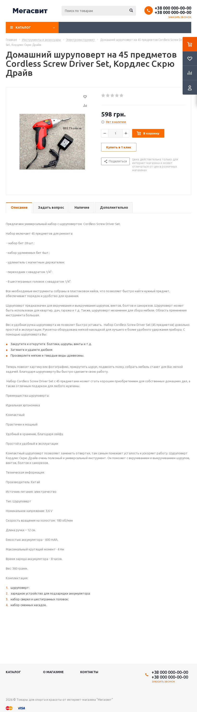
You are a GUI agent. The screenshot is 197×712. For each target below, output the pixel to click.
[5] (121, 95)
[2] (108, 95)
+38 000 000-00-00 (173, 8)
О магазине (53, 672)
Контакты (89, 672)
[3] (112, 95)
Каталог (23, 27)
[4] (117, 95)
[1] (103, 95)
